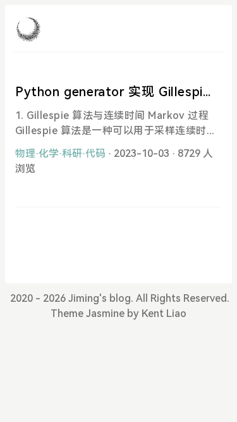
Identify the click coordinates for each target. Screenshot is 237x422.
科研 (72, 153)
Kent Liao (164, 313)
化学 (49, 153)
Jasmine (105, 313)
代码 (95, 153)
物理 (25, 153)
